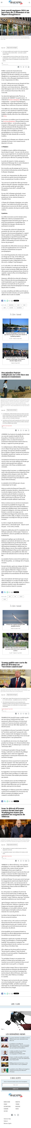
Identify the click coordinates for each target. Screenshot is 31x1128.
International (7, 1106)
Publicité (6, 1121)
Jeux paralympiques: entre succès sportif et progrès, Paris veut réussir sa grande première (15, 334)
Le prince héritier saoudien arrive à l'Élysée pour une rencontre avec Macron (20, 1039)
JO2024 (18, 305)
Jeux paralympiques (9, 121)
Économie (6, 1109)
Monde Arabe (7, 1102)
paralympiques (11, 305)
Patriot (5, 599)
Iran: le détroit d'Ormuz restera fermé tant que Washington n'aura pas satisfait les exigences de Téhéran (13, 812)
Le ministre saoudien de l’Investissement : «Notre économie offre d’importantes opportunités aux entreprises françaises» (19, 1046)
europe (5, 307)
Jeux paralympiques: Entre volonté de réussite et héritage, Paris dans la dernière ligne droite (15, 359)
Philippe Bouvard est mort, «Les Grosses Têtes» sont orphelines (19, 1063)
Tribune (17, 1104)
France (24, 305)
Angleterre (11, 307)
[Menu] (1, 2)
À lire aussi (15, 314)
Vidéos (17, 1109)
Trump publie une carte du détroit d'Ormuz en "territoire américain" (14, 664)
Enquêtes (18, 1102)
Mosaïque (18, 1106)
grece (10, 596)
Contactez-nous (7, 1119)
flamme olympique (14, 100)
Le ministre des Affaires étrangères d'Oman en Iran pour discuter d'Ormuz (19, 1070)
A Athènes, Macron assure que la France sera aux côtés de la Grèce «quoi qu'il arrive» (15, 649)
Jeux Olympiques (19, 307)
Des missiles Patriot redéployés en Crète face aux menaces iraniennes (15, 374)
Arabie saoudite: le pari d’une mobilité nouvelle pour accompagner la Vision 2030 (18, 1052)
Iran (15, 596)
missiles (21, 596)
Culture (6, 1111)
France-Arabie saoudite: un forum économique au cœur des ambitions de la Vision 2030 (19, 1058)
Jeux (5, 116)
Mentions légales (7, 1123)
